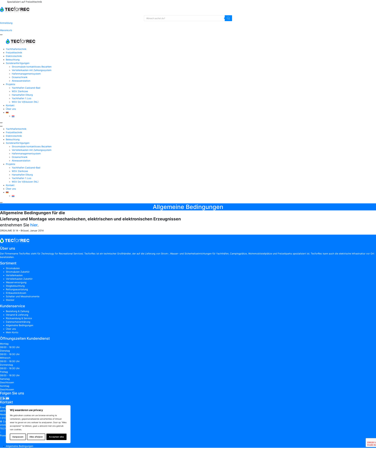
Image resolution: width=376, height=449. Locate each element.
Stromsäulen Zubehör (18, 271)
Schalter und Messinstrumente (22, 296)
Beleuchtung (13, 59)
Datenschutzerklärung (18, 321)
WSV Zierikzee (20, 91)
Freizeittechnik (14, 52)
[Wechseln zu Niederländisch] (13, 115)
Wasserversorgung (16, 282)
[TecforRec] (14, 9)
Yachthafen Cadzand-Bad (26, 87)
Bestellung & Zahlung (17, 311)
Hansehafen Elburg (22, 94)
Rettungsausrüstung (17, 289)
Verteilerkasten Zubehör (19, 278)
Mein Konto (12, 332)
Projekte (10, 84)
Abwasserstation (21, 80)
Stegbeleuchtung (15, 285)
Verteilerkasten (14, 275)
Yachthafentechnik (16, 49)
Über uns (11, 108)
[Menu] (1, 34)
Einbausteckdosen (16, 292)
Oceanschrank (19, 77)
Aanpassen (17, 437)
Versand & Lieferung (17, 314)
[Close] (1, 122)
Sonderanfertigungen (17, 63)
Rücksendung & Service (19, 318)
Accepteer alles (56, 437)
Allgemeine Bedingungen (19, 325)
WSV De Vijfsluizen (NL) (25, 101)
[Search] (228, 18)
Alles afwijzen (36, 437)
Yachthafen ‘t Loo (21, 98)
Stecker (10, 299)
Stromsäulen (13, 268)
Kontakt (10, 105)
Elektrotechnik (14, 56)
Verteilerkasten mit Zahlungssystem (31, 70)
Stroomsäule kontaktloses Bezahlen (31, 66)
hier (33, 224)
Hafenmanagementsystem (26, 73)
